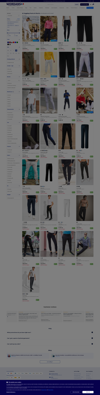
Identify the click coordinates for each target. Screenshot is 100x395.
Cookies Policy (44, 389)
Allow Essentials (76, 392)
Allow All (88, 392)
